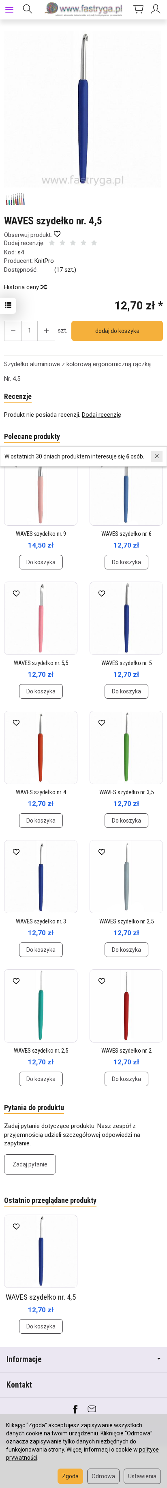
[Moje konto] (157, 9)
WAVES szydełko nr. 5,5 (41, 663)
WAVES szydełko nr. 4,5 (41, 1297)
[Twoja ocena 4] (83, 243)
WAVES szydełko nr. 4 (41, 792)
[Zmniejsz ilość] (46, 331)
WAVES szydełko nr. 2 (126, 1050)
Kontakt (19, 1385)
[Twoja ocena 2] (62, 243)
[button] (82, 109)
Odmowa (103, 1476)
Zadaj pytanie (30, 1164)
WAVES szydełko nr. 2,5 (126, 921)
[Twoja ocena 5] (94, 243)
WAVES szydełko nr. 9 (41, 533)
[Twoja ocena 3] (73, 243)
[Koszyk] (138, 9)
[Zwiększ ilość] (13, 331)
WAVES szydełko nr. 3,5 (126, 792)
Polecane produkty (32, 436)
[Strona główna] (83, 9)
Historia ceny (22, 287)
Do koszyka (41, 562)
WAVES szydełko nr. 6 (126, 533)
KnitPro (44, 260)
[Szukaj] (27, 9)
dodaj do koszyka (117, 331)
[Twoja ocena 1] (52, 243)
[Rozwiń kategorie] (9, 9)
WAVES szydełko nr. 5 (126, 663)
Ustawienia (142, 1476)
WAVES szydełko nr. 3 (41, 921)
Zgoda (70, 1476)
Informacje (24, 1359)
